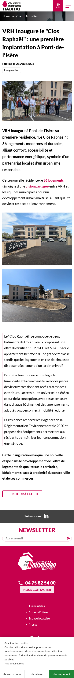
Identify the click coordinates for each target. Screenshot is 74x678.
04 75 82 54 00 (40, 582)
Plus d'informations (14, 663)
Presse (33, 624)
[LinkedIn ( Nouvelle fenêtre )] (46, 516)
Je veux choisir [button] (12, 674)
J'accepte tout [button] (61, 674)
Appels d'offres (38, 612)
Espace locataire (58, 5)
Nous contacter (37, 589)
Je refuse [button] (37, 674)
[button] (37, 100)
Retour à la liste (25, 494)
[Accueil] (11, 6)
